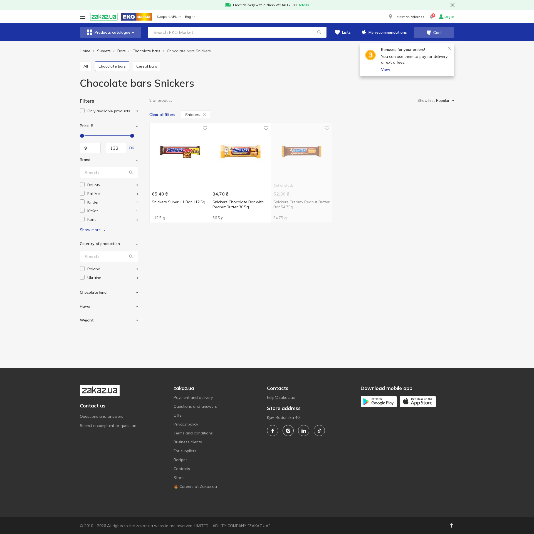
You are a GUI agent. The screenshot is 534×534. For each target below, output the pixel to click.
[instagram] (288, 430)
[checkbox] (82, 110)
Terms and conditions (193, 433)
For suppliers (185, 450)
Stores (180, 477)
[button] (406, 17)
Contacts (182, 468)
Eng (188, 16)
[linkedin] (303, 430)
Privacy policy (186, 424)
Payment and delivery (193, 397)
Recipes (180, 459)
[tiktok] (319, 430)
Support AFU (167, 16)
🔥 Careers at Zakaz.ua (195, 486)
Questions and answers (101, 416)
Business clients (188, 441)
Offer (178, 415)
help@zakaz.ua (281, 397)
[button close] (452, 5)
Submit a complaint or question (108, 425)
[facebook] (272, 430)
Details (303, 5)
